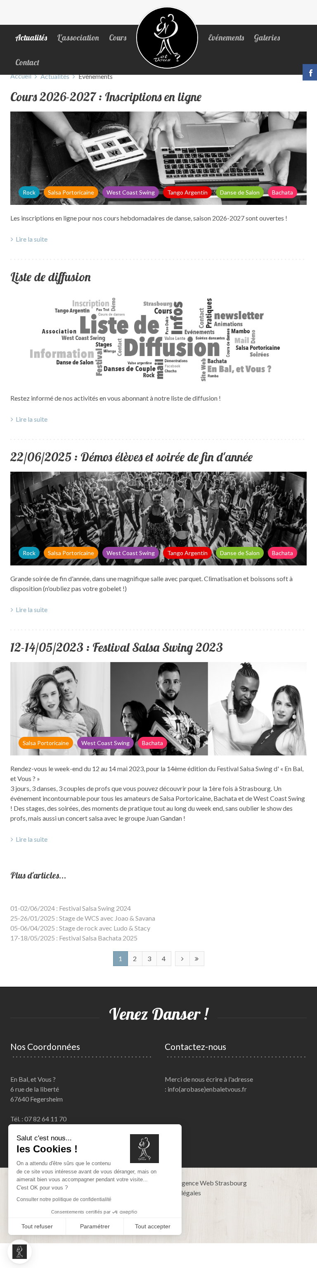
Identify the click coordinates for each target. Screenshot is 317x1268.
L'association (78, 38)
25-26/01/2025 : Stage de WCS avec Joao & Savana (82, 918)
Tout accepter (152, 1226)
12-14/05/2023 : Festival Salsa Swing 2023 (116, 647)
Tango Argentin (187, 192)
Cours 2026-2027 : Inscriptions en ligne (105, 96)
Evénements (226, 38)
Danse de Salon (240, 192)
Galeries (267, 38)
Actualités (31, 38)
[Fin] (196, 958)
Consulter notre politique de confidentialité (64, 1199)
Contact (27, 62)
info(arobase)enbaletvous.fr (207, 1089)
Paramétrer (95, 1226)
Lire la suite (31, 239)
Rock (29, 192)
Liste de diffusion (50, 277)
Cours (117, 38)
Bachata (282, 192)
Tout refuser (37, 1226)
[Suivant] (182, 958)
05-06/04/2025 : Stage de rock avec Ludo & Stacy (80, 928)
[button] (19, 1252)
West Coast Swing (130, 192)
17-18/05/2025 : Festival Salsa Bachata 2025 (73, 938)
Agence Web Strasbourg (212, 1183)
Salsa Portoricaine (71, 192)
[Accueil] (167, 37)
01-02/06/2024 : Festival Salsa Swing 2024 (70, 908)
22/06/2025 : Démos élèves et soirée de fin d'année (131, 457)
